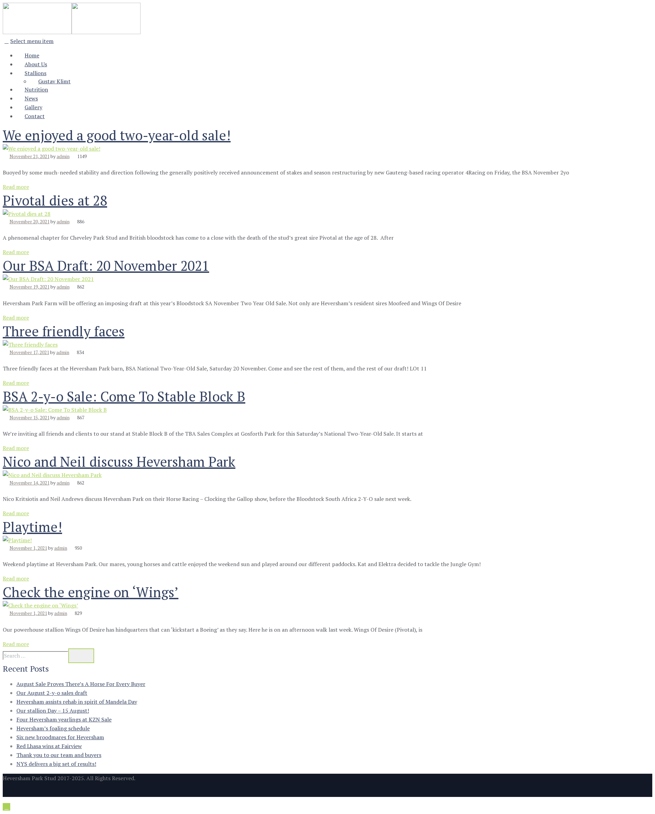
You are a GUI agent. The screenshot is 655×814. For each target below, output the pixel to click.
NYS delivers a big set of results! (56, 764)
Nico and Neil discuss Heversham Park (119, 461)
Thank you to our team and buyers (58, 755)
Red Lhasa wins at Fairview (49, 746)
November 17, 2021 (29, 352)
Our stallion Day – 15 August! (52, 710)
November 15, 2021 (29, 417)
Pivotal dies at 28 (55, 200)
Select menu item (32, 41)
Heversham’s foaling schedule (53, 728)
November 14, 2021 (29, 482)
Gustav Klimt (54, 81)
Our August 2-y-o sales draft (51, 693)
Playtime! (32, 527)
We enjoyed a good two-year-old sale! (117, 135)
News (31, 98)
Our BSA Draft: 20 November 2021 (106, 265)
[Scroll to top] (6, 807)
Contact (35, 116)
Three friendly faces (64, 331)
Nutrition (36, 89)
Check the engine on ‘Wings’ (90, 592)
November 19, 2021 (29, 286)
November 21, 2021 (29, 156)
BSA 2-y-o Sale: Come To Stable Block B (124, 396)
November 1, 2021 (28, 548)
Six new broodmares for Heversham (60, 737)
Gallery (33, 107)
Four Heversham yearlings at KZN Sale (64, 719)
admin (63, 156)
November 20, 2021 (29, 221)
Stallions (35, 73)
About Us (36, 64)
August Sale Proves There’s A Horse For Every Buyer (80, 684)
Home (32, 55)
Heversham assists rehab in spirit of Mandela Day (76, 701)
